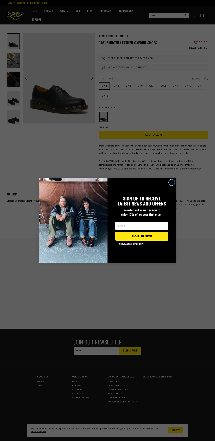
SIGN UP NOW (142, 236)
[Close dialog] (172, 182)
